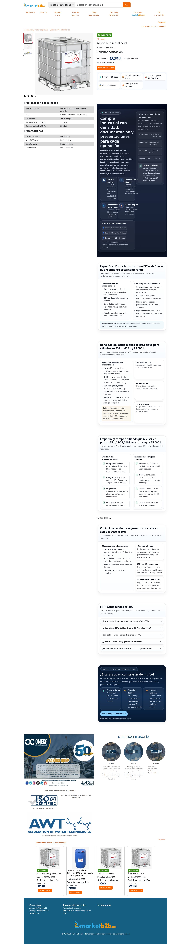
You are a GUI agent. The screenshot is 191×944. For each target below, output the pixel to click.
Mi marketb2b (159, 13)
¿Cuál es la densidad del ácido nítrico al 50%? (121, 635)
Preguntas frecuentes (72, 908)
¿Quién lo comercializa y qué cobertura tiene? (122, 641)
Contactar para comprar (114, 714)
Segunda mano (57, 13)
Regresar (162, 22)
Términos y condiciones (95, 934)
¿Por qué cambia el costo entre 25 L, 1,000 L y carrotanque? (127, 648)
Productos (30, 12)
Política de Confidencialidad (118, 934)
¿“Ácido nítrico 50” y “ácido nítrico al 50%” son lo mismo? (126, 628)
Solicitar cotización (106, 67)
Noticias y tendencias (114, 13)
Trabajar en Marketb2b (39, 910)
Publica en (138, 13)
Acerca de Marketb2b (38, 908)
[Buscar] (127, 5)
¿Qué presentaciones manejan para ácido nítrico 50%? (125, 621)
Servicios (43, 12)
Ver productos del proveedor (153, 26)
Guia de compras (75, 13)
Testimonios (34, 913)
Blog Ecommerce (94, 13)
